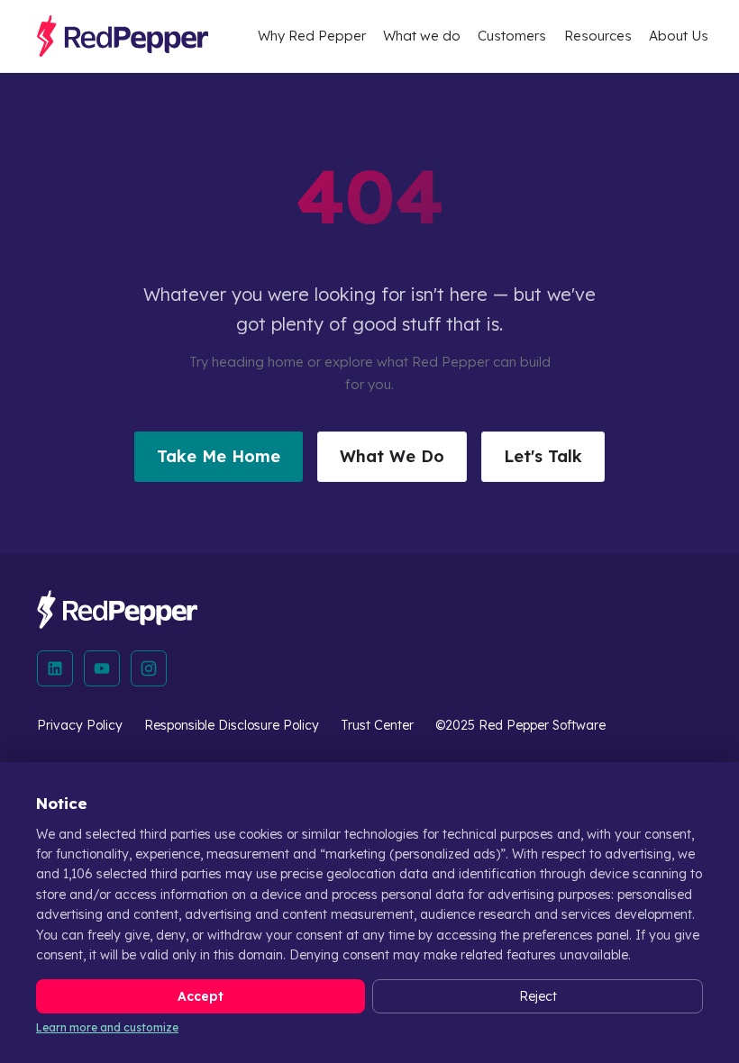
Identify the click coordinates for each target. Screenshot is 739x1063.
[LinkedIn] (55, 668)
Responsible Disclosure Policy (231, 725)
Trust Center (377, 725)
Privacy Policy (80, 725)
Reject (538, 996)
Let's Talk (543, 456)
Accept (201, 996)
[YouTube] (102, 668)
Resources (598, 35)
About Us (678, 35)
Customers (512, 35)
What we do (422, 35)
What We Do (392, 456)
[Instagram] (149, 668)
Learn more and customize (107, 1027)
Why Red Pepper (312, 35)
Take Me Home (218, 456)
